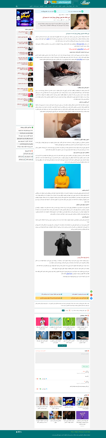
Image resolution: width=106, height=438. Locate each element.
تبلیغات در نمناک (74, 432)
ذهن (63, 310)
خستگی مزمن (79, 59)
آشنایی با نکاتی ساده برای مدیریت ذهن (69, 341)
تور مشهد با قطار (29, 159)
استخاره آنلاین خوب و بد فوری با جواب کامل (79, 298)
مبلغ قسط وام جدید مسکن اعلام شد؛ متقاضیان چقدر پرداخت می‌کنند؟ (26, 133)
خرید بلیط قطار (22, 159)
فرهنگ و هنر (69, 6)
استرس (48, 39)
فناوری (31, 6)
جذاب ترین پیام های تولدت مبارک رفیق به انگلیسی (25, 130)
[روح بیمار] (62, 73)
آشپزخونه (41, 6)
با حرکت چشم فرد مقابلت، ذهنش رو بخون (82, 328)
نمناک (76, 6)
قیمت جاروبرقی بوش (28, 156)
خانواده (60, 6)
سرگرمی (64, 6)
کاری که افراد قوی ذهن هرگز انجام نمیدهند (42, 328)
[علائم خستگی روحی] (62, 176)
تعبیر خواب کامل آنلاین (28, 153)
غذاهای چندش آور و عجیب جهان (55, 421)
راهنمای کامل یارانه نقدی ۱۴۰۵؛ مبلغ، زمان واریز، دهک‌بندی (50, 298)
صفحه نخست (87, 432)
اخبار (73, 6)
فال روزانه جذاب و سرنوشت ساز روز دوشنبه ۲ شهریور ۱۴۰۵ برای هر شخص (82, 422)
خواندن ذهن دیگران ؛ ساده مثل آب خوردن (82, 341)
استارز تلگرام (20, 156)
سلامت (45, 6)
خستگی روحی (80, 49)
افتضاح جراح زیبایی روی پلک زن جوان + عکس (55, 407)
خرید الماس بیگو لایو (69, 407)
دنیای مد (50, 6)
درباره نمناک (81, 432)
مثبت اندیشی (69, 273)
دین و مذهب (36, 6)
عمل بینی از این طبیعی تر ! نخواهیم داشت (79, 294)
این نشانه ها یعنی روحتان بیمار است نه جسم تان (56, 17)
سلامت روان (81, 44)
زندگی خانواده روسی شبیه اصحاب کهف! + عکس (69, 421)
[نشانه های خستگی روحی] (62, 125)
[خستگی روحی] (62, 243)
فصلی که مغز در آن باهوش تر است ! (55, 328)
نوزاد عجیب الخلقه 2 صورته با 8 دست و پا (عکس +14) (51, 294)
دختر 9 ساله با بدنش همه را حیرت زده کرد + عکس (42, 407)
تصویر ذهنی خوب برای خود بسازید (42, 341)
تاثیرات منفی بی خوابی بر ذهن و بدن (55, 341)
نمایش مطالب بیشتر (62, 345)
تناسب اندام (55, 6)
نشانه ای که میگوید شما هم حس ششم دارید (69, 328)
